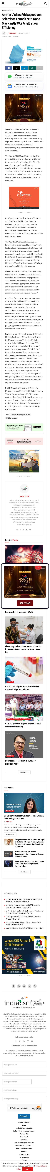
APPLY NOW (25, 603)
